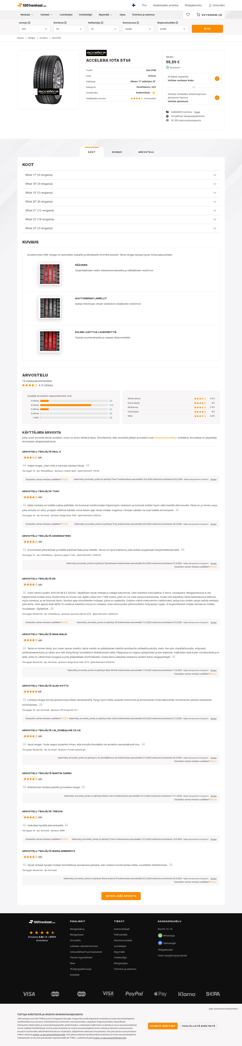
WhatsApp (169, 935)
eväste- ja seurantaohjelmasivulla (49, 1034)
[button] (70, 401)
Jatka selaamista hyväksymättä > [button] (224, 1008)
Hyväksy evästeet (163, 1026)
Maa (72, 963)
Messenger (169, 943)
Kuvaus (117, 152)
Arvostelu (146, 152)
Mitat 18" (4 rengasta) (39, 184)
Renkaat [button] (26, 14)
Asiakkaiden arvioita (165, 5)
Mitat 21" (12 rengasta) (40, 210)
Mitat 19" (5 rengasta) (39, 192)
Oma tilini (219, 5)
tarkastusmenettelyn (165, 437)
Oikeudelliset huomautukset (86, 951)
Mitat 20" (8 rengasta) (39, 201)
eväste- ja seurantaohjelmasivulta (109, 1037)
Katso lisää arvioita (121, 896)
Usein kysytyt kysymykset (172, 955)
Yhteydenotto (193, 5)
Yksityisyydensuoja (80, 968)
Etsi (207, 28)
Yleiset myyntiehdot (81, 957)
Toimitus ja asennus (143, 14)
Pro (144, 5)
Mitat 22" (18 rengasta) (40, 219)
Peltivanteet (120, 934)
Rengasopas (77, 934)
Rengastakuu (77, 929)
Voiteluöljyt (85, 14)
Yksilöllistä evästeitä (198, 1026)
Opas (122, 14)
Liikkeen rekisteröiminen (84, 946)
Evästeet (74, 974)
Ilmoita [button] (213, 479)
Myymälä (104, 14)
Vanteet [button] (45, 14)
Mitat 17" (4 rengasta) (39, 175)
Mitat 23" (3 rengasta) (39, 228)
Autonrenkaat (121, 929)
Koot (91, 152)
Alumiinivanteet (123, 940)
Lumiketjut (66, 14)
